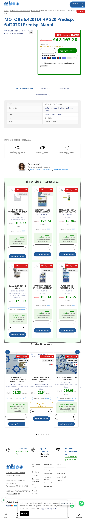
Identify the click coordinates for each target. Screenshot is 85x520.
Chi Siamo (35, 472)
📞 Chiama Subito (34, 170)
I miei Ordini (61, 473)
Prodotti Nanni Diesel (53, 114)
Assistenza (48, 473)
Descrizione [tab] (45, 88)
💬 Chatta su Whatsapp (60, 170)
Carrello (59, 480)
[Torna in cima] (81, 507)
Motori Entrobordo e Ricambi (20, 11)
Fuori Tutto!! (42, 217)
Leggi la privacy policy (48, 508)
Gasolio (17, 295)
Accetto (24, 513)
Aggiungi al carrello (67, 51)
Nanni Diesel (35, 11)
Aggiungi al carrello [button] (17, 256)
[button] (31, 32)
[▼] (4, 499)
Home (6, 11)
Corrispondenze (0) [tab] (42, 95)
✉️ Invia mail (46, 170)
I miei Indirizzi (61, 477)
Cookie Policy (48, 486)
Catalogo (47, 470)
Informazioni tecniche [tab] (24, 88)
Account (59, 470)
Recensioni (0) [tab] (63, 88)
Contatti (35, 475)
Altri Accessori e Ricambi (17, 219)
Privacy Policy (48, 483)
